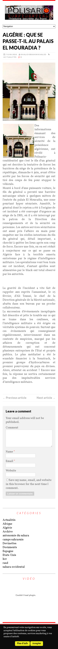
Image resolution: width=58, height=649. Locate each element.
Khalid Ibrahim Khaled (33, 54)
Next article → (46, 397)
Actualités (9, 57)
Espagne (8, 551)
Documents (10, 547)
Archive (8, 532)
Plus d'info (22, 643)
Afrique (7, 524)
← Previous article (14, 397)
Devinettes (9, 543)
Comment (12, 428)
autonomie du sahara (16, 536)
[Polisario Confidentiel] (29, 12)
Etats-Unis (9, 555)
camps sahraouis (13, 540)
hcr (5, 559)
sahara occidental (14, 567)
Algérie (7, 528)
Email (10, 461)
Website (11, 471)
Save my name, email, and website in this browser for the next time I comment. (29, 484)
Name (10, 452)
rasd (5, 563)
